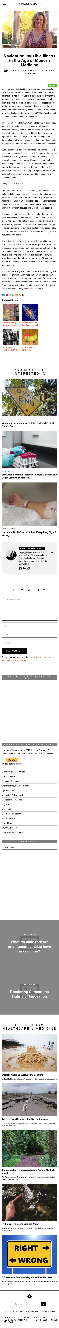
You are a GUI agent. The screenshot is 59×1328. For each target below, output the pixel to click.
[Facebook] (20, 568)
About (45, 1320)
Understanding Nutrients (12, 832)
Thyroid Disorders (9, 827)
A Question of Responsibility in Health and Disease (27, 1277)
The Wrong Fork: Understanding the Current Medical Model (28, 1171)
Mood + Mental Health (11, 813)
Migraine (5, 804)
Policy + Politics (8, 818)
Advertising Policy (9, 1317)
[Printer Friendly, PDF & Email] (52, 83)
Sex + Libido (7, 823)
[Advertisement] (29, 884)
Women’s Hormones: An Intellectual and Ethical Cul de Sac (28, 424)
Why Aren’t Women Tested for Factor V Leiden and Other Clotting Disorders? (29, 476)
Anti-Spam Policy (25, 1317)
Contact (53, 1320)
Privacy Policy (39, 1317)
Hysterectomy (8, 790)
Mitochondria (7, 809)
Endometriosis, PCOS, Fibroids (15, 785)
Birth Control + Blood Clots (13, 771)
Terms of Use (36, 1320)
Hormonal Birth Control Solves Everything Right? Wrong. (29, 534)
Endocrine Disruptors (11, 781)
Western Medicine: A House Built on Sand (22, 1074)
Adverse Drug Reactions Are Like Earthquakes (25, 1119)
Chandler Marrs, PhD (23, 70)
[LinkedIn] (24, 568)
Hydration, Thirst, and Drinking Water (20, 1223)
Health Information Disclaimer (16, 1320)
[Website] (28, 568)
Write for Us (9, 1322)
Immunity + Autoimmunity (13, 795)
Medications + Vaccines (12, 799)
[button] (43, 1304)
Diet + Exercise (8, 776)
